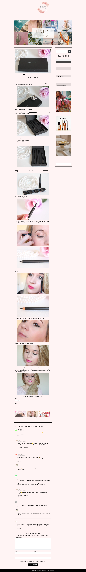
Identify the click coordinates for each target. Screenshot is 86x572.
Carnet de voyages (35, 17)
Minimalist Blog (45, 570)
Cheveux (42, 17)
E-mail (34, 551)
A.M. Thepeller (20, 475)
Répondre (19, 461)
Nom (16, 551)
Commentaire (18, 537)
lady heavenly (20, 440)
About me (58, 17)
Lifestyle (52, 17)
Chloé (19, 521)
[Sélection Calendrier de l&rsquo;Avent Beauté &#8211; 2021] (44, 414)
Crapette (19, 454)
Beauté (27, 17)
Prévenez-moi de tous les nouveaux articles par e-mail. (33, 561)
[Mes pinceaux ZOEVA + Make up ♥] (20, 414)
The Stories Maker (21, 501)
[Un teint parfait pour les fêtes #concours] (32, 414)
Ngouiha (19, 429)
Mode (47, 17)
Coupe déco (63, 144)
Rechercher (58, 49)
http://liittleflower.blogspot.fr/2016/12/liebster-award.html (38, 525)
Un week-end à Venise (60, 76)
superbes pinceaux (32, 112)
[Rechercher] (69, 51)
